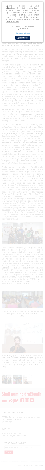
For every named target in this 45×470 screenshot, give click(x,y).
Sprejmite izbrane (23, 33)
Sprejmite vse (22, 38)
